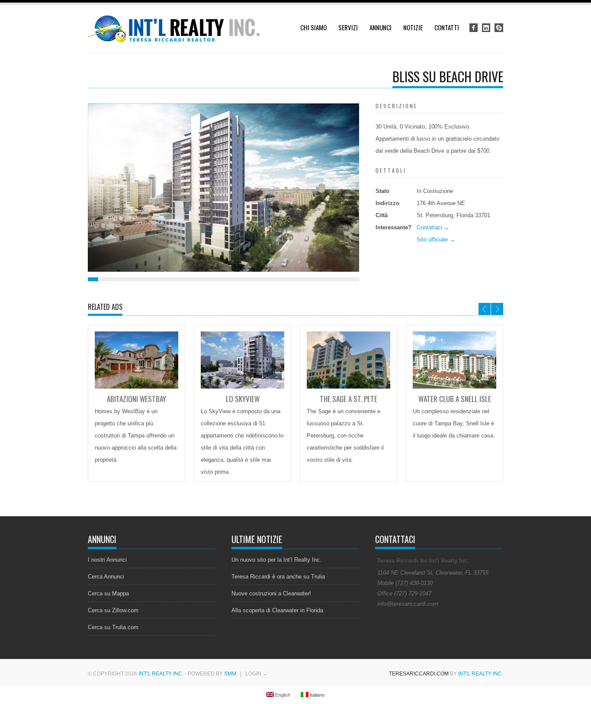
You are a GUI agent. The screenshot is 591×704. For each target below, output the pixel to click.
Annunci (380, 27)
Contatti (446, 27)
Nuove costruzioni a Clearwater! (271, 593)
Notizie (413, 27)
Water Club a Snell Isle (454, 398)
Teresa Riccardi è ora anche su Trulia (278, 576)
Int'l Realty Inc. (160, 674)
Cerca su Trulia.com (113, 627)
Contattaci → (433, 227)
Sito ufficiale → (436, 239)
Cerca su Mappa (108, 593)
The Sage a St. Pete (348, 398)
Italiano (316, 695)
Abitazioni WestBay (136, 398)
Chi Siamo (313, 27)
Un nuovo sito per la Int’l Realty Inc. (276, 559)
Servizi (348, 27)
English (282, 695)
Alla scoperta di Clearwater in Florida (277, 610)
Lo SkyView (243, 398)
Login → (256, 674)
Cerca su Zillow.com (113, 610)
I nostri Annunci (107, 559)
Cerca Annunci (106, 576)
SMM (230, 674)
